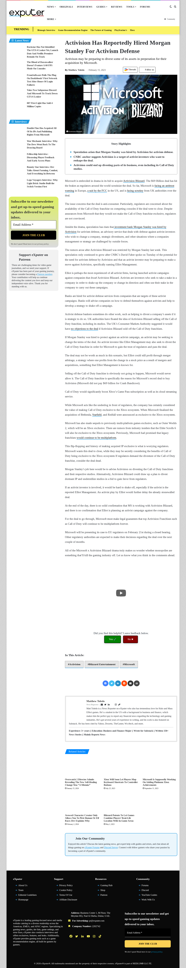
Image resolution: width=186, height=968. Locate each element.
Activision (75, 664)
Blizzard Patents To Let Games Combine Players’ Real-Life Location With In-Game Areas (119, 818)
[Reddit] (124, 683)
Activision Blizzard (134, 180)
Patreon (103, 896)
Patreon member (44, 274)
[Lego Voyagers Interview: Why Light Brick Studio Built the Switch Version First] (17, 183)
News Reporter (92, 704)
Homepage (23, 901)
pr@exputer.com (96, 922)
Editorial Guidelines (27, 896)
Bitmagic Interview (46, 30)
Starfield (97, 414)
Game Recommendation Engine (72, 30)
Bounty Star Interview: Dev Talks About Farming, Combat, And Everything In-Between (42, 170)
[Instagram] (94, 937)
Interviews (84, 7)
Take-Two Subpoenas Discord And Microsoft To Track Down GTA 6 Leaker (42, 93)
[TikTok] (100, 937)
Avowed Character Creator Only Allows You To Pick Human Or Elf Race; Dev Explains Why (82, 818)
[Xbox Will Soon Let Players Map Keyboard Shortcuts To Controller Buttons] (121, 767)
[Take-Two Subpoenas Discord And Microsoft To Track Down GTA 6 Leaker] (17, 94)
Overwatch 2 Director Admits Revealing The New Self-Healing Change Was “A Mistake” (81, 782)
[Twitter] (112, 683)
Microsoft (129, 664)
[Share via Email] (130, 683)
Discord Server (111, 849)
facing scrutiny (135, 190)
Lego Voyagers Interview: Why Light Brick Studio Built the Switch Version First (42, 183)
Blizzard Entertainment (102, 664)
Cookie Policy (65, 891)
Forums (145, 7)
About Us (22, 886)
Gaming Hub (106, 886)
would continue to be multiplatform (96, 437)
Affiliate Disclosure (68, 901)
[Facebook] (105, 683)
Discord (145, 891)
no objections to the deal (84, 328)
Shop (102, 891)
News (50, 7)
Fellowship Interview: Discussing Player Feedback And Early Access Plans (40, 157)
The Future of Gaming (101, 30)
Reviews (116, 7)
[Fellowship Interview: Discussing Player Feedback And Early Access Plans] (17, 158)
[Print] (137, 683)
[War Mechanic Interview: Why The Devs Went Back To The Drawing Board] (17, 145)
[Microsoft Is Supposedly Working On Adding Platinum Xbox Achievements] (160, 767)
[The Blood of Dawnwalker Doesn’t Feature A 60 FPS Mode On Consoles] (17, 66)
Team (20, 891)
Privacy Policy (66, 886)
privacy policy (43, 244)
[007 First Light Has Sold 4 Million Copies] (17, 107)
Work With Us (148, 901)
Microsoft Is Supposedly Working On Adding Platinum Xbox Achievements (159, 782)
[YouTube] (88, 937)
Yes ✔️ (112, 639)
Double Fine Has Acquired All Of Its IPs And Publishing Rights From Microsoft (41, 131)
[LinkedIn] (118, 683)
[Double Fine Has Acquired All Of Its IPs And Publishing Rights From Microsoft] (17, 132)
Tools (130, 7)
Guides (100, 7)
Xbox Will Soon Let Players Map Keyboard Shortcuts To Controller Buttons (121, 782)
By (66, 70)
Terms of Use (65, 896)
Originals (66, 7)
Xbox (132, 30)
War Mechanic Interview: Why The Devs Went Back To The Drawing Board (42, 144)
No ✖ (130, 639)
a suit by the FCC (97, 190)
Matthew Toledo (74, 70)
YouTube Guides (149, 896)
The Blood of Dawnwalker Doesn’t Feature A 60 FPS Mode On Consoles (40, 65)
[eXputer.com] (27, 13)
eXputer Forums (92, 849)
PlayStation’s (121, 30)
